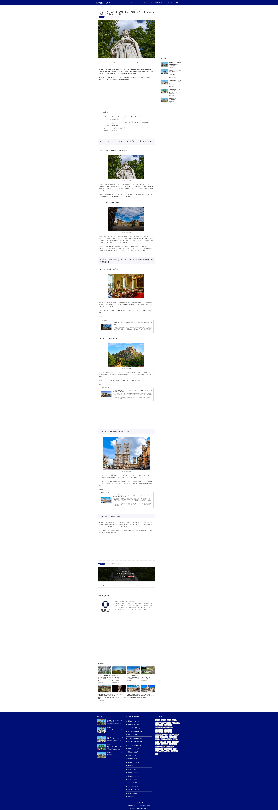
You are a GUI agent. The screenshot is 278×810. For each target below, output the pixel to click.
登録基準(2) (159, 725)
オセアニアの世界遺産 (135, 738)
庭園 (174, 720)
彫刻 (169, 720)
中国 (157, 720)
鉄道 (162, 722)
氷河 (175, 739)
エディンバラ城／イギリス (112, 125)
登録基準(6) (159, 730)
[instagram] (140, 803)
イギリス (112, 16)
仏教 (157, 744)
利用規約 (141, 805)
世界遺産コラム (133, 765)
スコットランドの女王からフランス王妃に (115, 118)
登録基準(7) (168, 730)
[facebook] (136, 803)
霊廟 (168, 751)
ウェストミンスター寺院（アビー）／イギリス (115, 128)
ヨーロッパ (118, 16)
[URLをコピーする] (149, 62)
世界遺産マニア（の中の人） (105, 610)
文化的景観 (173, 744)
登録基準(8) (159, 732)
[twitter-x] (138, 803)
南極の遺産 (131, 796)
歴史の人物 (102, 16)
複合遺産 (175, 741)
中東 (163, 720)
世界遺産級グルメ (133, 776)
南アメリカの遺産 (133, 793)
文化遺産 (164, 744)
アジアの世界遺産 (134, 728)
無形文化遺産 (168, 749)
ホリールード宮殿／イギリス (112, 124)
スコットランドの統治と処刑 (112, 119)
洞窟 (157, 737)
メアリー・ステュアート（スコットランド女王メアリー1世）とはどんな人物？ (123, 116)
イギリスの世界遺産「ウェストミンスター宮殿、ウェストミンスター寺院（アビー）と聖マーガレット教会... (132, 495)
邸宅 (157, 722)
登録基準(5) (168, 727)
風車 (169, 741)
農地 (163, 739)
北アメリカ (169, 746)
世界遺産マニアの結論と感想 (111, 130)
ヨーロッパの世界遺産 (135, 731)
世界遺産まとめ (133, 748)
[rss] (142, 803)
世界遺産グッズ (133, 772)
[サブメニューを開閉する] (151, 728)
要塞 (157, 751)
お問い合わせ (147, 805)
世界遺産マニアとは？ (133, 805)
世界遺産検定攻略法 (134, 759)
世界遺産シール (133, 724)
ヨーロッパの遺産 (133, 783)
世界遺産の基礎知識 (134, 752)
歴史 (108, 16)
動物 (176, 734)
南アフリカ (164, 737)
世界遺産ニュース (133, 762)
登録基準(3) (168, 725)
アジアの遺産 (132, 779)
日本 (157, 739)
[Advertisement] (126, 95)
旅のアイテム (132, 769)
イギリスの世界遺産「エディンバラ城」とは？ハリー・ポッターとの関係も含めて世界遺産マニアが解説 (132, 390)
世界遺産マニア (102, 2)
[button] (103, 62)
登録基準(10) (159, 734)
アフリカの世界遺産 (134, 735)
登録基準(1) (176, 722)
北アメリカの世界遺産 (135, 741)
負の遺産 (163, 741)
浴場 (162, 751)
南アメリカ (172, 737)
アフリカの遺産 (133, 786)
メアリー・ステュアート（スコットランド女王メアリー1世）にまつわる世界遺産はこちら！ (126, 122)
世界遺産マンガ (133, 721)
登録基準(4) (159, 727)
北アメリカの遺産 (133, 790)
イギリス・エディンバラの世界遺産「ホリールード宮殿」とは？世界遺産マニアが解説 (132, 323)
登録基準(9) (168, 732)
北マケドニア (158, 749)
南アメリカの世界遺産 (135, 745)
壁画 (157, 746)
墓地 (163, 746)
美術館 (169, 739)
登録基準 (168, 722)
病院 (157, 741)
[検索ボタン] (180, 2)
